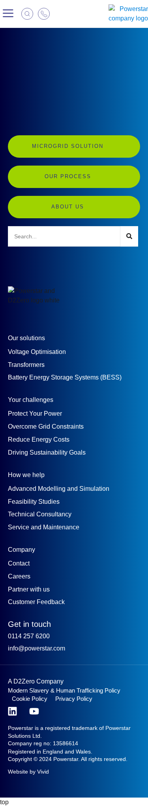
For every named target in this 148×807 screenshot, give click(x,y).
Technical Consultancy (39, 514)
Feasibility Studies (34, 501)
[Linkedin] (12, 711)
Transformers (26, 364)
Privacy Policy (73, 698)
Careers (19, 576)
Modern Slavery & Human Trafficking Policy (64, 690)
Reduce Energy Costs (38, 439)
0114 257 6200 (29, 636)
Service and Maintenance (43, 527)
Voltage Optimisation (37, 351)
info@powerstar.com (36, 648)
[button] (8, 14)
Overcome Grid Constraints (46, 426)
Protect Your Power (35, 413)
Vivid (43, 771)
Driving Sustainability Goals (47, 452)
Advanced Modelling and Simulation (58, 488)
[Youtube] (34, 711)
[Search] (129, 236)
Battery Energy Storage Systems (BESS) (65, 377)
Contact (19, 563)
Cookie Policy (29, 698)
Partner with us (29, 589)
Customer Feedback (36, 602)
